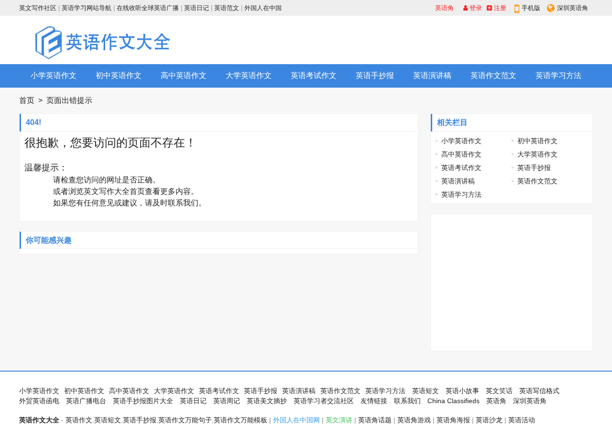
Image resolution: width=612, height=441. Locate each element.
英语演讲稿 (432, 75)
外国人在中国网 (296, 420)
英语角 (444, 7)
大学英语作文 (249, 75)
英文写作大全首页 (114, 191)
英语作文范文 (493, 75)
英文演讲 (339, 420)
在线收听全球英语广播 (148, 7)
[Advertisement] (419, 39)
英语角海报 (453, 420)
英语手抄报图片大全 (143, 401)
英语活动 (521, 420)
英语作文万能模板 (240, 420)
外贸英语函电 (39, 401)
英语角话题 (375, 420)
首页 (26, 100)
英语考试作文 (314, 75)
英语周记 (226, 401)
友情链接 (374, 401)
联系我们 (183, 203)
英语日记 (196, 7)
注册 (499, 7)
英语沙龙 (489, 420)
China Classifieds (453, 401)
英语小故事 (462, 391)
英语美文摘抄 (267, 401)
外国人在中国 (263, 7)
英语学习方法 (558, 75)
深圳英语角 (572, 7)
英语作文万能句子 (185, 420)
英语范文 (226, 7)
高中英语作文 (184, 75)
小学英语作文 (53, 75)
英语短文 (425, 391)
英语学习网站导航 (86, 7)
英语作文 (79, 420)
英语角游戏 (414, 420)
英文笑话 (499, 391)
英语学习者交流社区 (324, 401)
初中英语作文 (119, 75)
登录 (475, 7)
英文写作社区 (37, 7)
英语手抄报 (375, 75)
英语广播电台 (86, 401)
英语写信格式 (539, 391)
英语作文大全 (39, 420)
